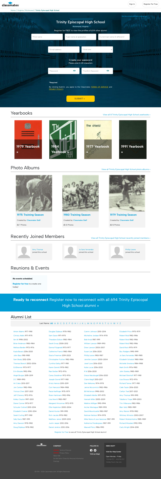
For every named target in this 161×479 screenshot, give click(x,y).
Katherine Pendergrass (93, 423)
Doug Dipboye (19, 427)
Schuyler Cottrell (20, 407)
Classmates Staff (34, 220)
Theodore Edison (56, 340)
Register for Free (61, 432)
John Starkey (124, 371)
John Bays (17, 355)
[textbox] (97, 49)
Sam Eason (53, 336)
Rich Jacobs (54, 415)
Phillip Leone (130, 249)
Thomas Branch (19, 363)
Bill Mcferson (89, 391)
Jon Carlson (18, 387)
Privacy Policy (56, 89)
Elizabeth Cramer (20, 411)
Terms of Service (99, 87)
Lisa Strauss (124, 379)
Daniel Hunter (54, 411)
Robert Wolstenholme (128, 419)
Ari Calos (17, 383)
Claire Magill (89, 379)
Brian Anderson (19, 343)
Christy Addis (18, 336)
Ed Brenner (18, 367)
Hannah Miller (89, 399)
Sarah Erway (54, 343)
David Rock (124, 347)
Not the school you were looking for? (134, 16)
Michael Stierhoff (126, 375)
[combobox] (97, 49)
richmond (29, 10)
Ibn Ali (15, 340)
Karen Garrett (54, 367)
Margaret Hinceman (57, 403)
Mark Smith (124, 367)
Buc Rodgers (124, 351)
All (51, 323)
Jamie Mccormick (91, 387)
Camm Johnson (90, 331)
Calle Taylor (124, 387)
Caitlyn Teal (124, 391)
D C (15, 379)
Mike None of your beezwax (95, 419)
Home (13, 10)
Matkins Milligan (90, 403)
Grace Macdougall (91, 375)
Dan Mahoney (89, 383)
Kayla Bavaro (18, 351)
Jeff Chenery (18, 395)
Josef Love (88, 363)
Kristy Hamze (54, 383)
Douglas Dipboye (55, 331)
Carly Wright (124, 427)
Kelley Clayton (19, 399)
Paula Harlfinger (55, 391)
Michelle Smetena (126, 363)
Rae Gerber (53, 371)
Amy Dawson (18, 423)
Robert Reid (124, 336)
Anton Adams (18, 331)
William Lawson (90, 343)
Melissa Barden (19, 347)
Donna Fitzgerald (55, 347)
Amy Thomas (37, 249)
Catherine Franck (56, 351)
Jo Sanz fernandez (86, 249)
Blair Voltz (123, 407)
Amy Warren (124, 411)
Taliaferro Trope (125, 399)
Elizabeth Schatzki (126, 359)
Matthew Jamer (55, 419)
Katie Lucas (88, 367)
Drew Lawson (89, 347)
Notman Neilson (90, 415)
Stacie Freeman (55, 355)
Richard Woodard (126, 423)
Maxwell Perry (89, 427)
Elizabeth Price (125, 331)
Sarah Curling (18, 415)
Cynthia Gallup (55, 363)
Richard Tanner (125, 383)
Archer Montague (91, 407)
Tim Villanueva (125, 403)
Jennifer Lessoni (90, 359)
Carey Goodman (55, 375)
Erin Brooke (18, 371)
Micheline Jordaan (91, 336)
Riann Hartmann (55, 395)
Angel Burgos (18, 375)
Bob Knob (88, 340)
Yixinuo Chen (18, 391)
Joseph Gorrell (55, 379)
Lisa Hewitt (53, 399)
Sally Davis (17, 419)
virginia (20, 10)
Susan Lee (88, 351)
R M (85, 371)
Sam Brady (17, 359)
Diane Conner (19, 403)
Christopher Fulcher (57, 359)
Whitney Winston (126, 415)
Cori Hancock (54, 387)
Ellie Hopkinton (55, 407)
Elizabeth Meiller (90, 395)
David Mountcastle (91, 411)
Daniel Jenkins (55, 427)
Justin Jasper (54, 423)
